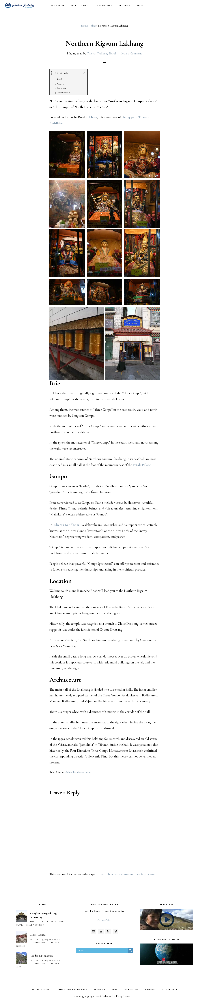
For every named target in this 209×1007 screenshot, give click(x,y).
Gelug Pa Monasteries (78, 772)
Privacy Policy (104, 919)
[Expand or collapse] (84, 73)
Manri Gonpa (37, 934)
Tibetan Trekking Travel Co (20, 5)
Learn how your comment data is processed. (128, 874)
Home (84, 25)
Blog (93, 25)
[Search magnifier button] (130, 950)
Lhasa (93, 117)
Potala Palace (142, 465)
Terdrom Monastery (41, 955)
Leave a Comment (131, 53)
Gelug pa (128, 117)
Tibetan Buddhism (66, 525)
